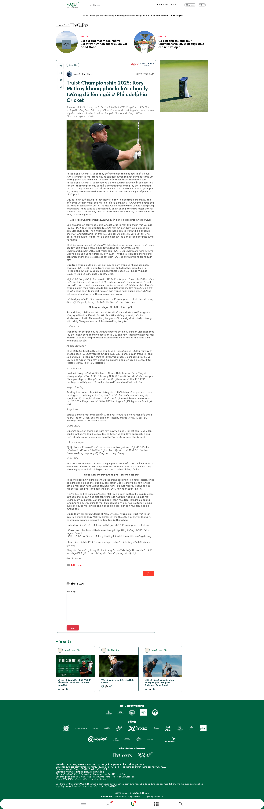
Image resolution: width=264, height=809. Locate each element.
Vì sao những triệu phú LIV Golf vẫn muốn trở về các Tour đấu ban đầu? (74, 682)
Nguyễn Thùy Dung (82, 74)
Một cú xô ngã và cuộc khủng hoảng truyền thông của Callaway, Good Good (160, 682)
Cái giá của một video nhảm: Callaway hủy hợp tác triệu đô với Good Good (103, 44)
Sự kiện (84, 36)
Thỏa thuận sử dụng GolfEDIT (128, 796)
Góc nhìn (73, 65)
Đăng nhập (190, 5)
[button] (180, 804)
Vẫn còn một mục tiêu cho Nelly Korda (117, 681)
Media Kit (158, 796)
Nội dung (71, 591)
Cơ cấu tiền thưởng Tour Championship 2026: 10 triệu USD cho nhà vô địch (181, 44)
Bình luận (76, 565)
